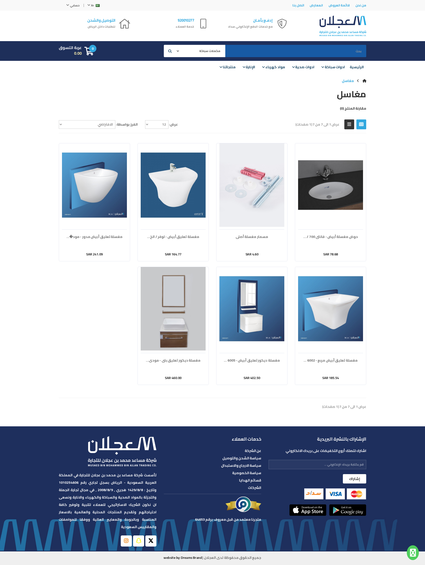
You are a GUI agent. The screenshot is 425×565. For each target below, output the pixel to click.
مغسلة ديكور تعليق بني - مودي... (173, 360)
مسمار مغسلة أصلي (252, 236)
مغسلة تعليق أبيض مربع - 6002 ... (330, 360)
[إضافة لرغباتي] (351, 254)
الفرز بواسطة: (126, 124)
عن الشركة (253, 451)
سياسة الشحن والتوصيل (241, 458)
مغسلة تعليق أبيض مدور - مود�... (94, 236)
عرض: (173, 124)
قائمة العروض (339, 5)
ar (92, 5)
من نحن (360, 5)
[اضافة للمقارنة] (343, 254)
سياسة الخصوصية (246, 473)
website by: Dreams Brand (183, 557)
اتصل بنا (298, 5)
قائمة (349, 124)
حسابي (74, 5)
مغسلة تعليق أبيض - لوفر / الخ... (173, 236)
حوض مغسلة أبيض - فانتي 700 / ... (330, 236)
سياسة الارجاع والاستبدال (241, 465)
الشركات (254, 487)
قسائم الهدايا (250, 480)
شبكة (361, 124)
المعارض (316, 5)
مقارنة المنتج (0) (353, 108)
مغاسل (348, 81)
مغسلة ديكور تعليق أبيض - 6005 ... (252, 360)
